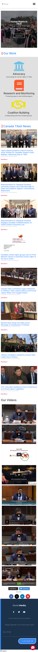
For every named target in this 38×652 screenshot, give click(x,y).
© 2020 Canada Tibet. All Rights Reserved (19, 618)
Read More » (4, 159)
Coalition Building (18, 112)
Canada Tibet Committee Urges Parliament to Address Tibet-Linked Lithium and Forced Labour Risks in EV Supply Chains (18, 291)
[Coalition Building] (18, 104)
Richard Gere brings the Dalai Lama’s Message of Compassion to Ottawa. (15, 324)
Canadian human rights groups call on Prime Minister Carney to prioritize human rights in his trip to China (18, 257)
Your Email (7, 632)
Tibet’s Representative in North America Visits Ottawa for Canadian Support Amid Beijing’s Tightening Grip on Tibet (17, 152)
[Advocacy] (19, 66)
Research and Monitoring (19, 93)
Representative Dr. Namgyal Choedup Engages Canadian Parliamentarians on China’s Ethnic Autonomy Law (16, 223)
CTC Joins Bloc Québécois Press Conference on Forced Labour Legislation (19, 388)
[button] (34, 4)
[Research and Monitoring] (19, 85)
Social (19, 605)
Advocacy (19, 73)
